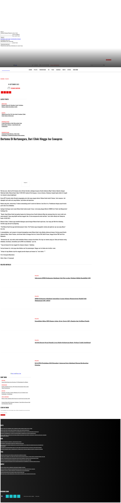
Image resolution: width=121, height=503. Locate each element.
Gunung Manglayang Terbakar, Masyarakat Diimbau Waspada (13, 467)
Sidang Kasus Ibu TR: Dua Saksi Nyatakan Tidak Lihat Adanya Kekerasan (15, 430)
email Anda (15, 42)
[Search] (104, 65)
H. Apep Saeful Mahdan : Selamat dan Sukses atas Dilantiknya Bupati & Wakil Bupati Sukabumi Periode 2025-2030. (23, 456)
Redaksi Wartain (15, 88)
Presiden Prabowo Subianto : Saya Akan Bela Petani (11, 441)
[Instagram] (5, 92)
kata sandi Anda (16, 35)
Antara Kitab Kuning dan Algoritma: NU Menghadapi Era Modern (15, 382)
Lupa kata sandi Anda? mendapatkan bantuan (11, 39)
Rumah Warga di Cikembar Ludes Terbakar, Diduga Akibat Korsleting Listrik (16, 428)
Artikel (3, 380)
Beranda (3, 78)
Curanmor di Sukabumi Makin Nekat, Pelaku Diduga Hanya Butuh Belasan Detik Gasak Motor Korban (21, 447)
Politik (7, 78)
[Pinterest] (40, 184)
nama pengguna (16, 34)
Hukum (3, 112)
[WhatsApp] (44, 184)
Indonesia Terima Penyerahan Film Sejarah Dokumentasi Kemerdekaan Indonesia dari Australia (20, 461)
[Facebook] (2, 92)
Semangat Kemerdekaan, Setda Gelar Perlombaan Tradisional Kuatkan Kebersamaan (18, 433)
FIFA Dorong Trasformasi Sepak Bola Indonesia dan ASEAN (12, 443)
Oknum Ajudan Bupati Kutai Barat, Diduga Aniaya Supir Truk (12, 472)
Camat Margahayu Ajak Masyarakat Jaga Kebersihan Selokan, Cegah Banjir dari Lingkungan (12, 125)
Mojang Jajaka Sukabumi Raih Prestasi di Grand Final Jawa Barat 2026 (16, 398)
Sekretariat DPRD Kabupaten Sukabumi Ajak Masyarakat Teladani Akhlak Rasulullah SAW (63, 278)
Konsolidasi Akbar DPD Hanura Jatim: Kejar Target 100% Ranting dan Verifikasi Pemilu (62, 321)
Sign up (3, 415)
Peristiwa (4, 103)
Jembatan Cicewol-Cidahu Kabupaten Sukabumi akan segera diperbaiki (15, 470)
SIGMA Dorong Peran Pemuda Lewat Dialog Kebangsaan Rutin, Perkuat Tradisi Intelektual (63, 342)
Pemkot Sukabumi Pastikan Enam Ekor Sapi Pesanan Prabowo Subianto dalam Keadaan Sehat (19, 458)
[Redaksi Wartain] (9, 88)
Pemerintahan (5, 121)
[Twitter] (7, 92)
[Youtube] (10, 92)
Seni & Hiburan (5, 396)
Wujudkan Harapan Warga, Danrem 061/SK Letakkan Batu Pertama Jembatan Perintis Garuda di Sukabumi (22, 449)
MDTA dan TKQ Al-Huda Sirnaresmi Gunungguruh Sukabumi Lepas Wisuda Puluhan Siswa (18, 473)
